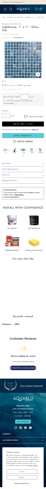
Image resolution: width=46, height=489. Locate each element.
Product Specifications (10, 169)
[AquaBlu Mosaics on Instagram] (15, 427)
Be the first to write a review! (23, 368)
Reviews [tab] (6, 324)
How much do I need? (11, 97)
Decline (21, 477)
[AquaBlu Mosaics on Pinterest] (20, 427)
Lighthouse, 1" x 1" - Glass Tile (34, 17)
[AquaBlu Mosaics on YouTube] (30, 427)
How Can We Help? (36, 116)
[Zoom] (38, 74)
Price (4, 81)
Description (6, 163)
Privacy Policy (33, 465)
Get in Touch (23, 422)
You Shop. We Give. (10, 190)
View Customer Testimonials (31, 386)
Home (4, 17)
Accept (21, 471)
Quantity (5, 111)
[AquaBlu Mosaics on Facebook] (25, 427)
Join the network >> (17, 2)
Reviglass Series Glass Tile (15, 17)
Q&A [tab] (16, 324)
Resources (6, 175)
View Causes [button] (19, 195)
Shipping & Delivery (9, 180)
